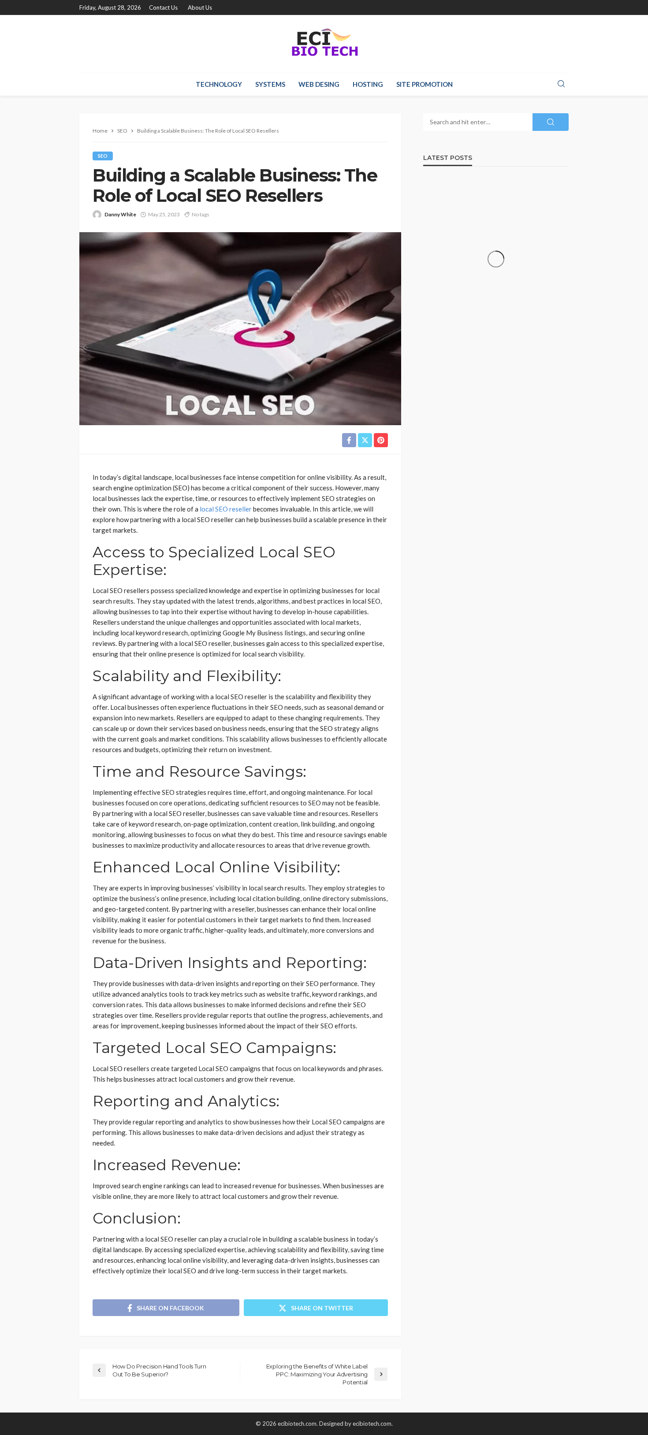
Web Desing (318, 84)
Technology (219, 84)
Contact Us (163, 7)
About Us (200, 7)
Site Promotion (424, 84)
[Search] (561, 84)
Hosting (368, 84)
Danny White (120, 214)
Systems (270, 84)
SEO (103, 156)
